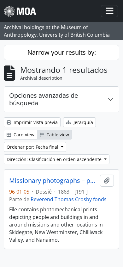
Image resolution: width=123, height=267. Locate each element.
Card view (23, 135)
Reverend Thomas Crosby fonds (69, 199)
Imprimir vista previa (35, 122)
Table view (57, 135)
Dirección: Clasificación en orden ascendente (55, 159)
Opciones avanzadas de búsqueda (43, 99)
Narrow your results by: (61, 52)
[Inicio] (22, 11)
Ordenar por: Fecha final (33, 147)
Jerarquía (82, 122)
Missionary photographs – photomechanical (53, 180)
